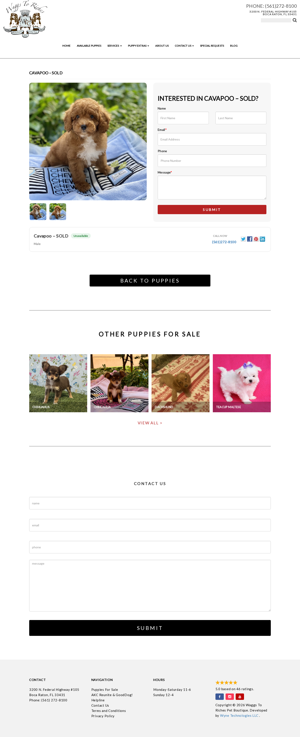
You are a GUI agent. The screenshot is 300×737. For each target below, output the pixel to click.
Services (113, 45)
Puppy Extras (137, 45)
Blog (234, 45)
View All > (150, 422)
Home (66, 45)
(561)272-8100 (281, 6)
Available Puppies (89, 45)
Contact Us (183, 45)
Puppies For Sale (104, 689)
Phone (162, 151)
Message (165, 172)
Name (162, 108)
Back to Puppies (150, 280)
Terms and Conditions (108, 711)
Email (162, 129)
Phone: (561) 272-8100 (48, 700)
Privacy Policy (103, 716)
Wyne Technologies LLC (239, 715)
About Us (161, 45)
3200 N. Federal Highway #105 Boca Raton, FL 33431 (273, 13)
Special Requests (212, 45)
